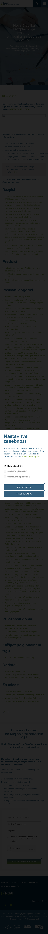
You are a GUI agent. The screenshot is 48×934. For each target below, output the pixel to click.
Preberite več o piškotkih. (33, 456)
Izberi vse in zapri (24, 487)
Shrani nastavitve (24, 494)
